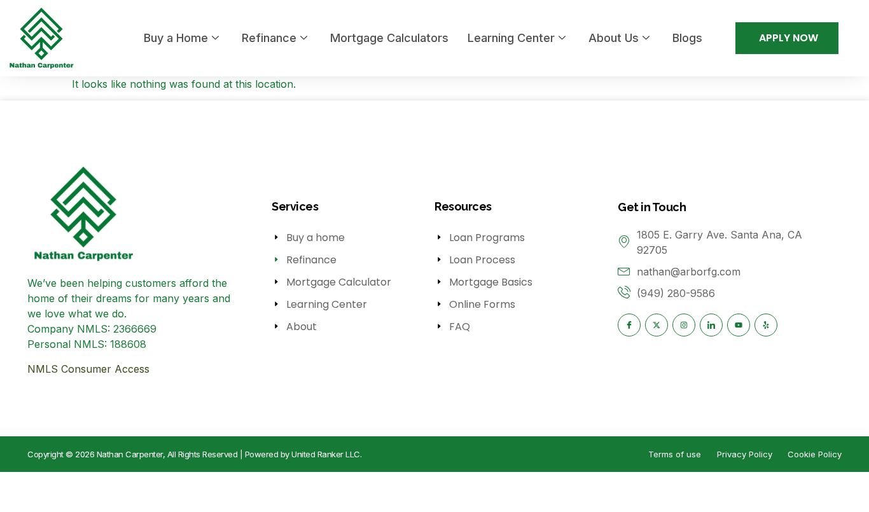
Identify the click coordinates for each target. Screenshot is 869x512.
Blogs (687, 38)
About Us (613, 38)
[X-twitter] (656, 325)
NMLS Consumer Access (88, 369)
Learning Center (511, 38)
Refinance (269, 38)
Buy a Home (176, 38)
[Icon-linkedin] (711, 325)
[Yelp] (765, 325)
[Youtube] (738, 325)
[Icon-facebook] (629, 325)
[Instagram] (683, 325)
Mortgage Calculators (389, 38)
